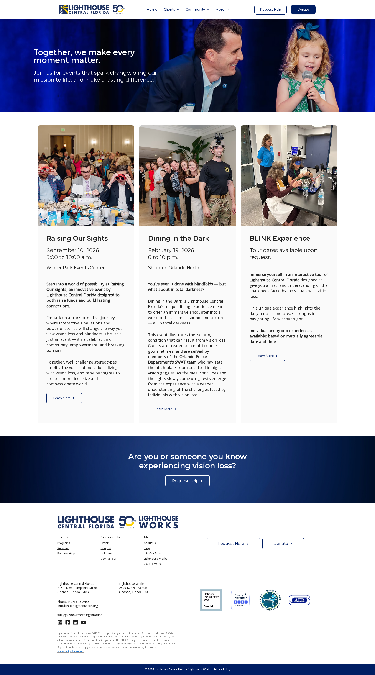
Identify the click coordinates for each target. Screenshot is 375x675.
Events (105, 543)
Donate (303, 9)
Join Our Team (153, 553)
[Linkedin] (75, 622)
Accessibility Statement (70, 651)
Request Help (66, 553)
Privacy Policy (222, 669)
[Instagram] (59, 622)
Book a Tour (109, 558)
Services (63, 548)
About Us (150, 543)
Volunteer (107, 553)
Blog (147, 548)
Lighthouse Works (156, 558)
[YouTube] (83, 622)
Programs (63, 543)
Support (106, 548)
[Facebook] (67, 622)
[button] (171, 9)
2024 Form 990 (153, 564)
